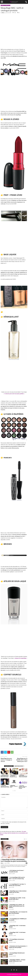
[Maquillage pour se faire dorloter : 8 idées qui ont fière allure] (4, 893)
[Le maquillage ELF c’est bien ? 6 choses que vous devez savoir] (4, 886)
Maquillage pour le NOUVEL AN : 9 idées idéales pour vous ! (21, 760)
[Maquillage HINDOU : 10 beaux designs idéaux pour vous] (4, 961)
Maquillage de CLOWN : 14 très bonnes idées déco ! (17, 898)
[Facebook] (2, 752)
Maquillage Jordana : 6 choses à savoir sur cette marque (23, 787)
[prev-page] (13, 790)
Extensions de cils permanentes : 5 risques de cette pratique (18, 946)
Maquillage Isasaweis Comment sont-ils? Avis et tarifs (5, 786)
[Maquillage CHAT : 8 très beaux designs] (4, 927)
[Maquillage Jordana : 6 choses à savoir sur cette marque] (23, 781)
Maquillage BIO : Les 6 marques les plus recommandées (18, 912)
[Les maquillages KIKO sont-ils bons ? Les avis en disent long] (4, 879)
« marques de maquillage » (20, 658)
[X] (16, 970)
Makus (3, 12)
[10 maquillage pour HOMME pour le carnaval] (4, 920)
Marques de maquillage (5, 5)
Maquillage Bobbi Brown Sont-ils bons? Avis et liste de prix (5, 776)
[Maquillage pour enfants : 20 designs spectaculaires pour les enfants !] (4, 906)
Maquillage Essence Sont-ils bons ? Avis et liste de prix (23, 776)
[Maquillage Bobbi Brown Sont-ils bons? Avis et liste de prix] (5, 771)
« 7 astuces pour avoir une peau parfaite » (14, 393)
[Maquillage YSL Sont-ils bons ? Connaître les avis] (14, 771)
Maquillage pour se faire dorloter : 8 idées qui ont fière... (18, 891)
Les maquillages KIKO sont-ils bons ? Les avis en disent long (17, 878)
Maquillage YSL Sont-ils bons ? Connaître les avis (13, 776)
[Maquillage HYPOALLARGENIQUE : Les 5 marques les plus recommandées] (14, 849)
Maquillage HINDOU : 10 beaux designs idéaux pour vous (17, 960)
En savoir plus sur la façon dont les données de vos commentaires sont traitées (13, 833)
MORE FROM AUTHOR (19, 766)
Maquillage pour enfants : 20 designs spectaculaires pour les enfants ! (16, 906)
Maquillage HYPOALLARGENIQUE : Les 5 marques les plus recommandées (14, 860)
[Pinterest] (8, 752)
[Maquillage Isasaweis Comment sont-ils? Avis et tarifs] (5, 781)
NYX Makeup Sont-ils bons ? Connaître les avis (16, 871)
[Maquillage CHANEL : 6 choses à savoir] (14, 781)
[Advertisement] (14, 29)
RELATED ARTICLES (8, 766)
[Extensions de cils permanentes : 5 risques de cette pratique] (4, 948)
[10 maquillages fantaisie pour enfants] (4, 955)
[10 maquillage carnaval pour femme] (4, 941)
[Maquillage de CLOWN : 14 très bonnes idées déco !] (4, 899)
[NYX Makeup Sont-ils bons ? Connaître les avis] (4, 872)
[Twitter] (5, 752)
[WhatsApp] (12, 752)
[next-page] (15, 790)
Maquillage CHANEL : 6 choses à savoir (14, 786)
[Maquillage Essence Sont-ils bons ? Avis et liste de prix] (23, 771)
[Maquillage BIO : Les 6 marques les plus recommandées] (4, 914)
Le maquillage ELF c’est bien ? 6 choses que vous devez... (17, 884)
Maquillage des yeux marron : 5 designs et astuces (6, 760)
